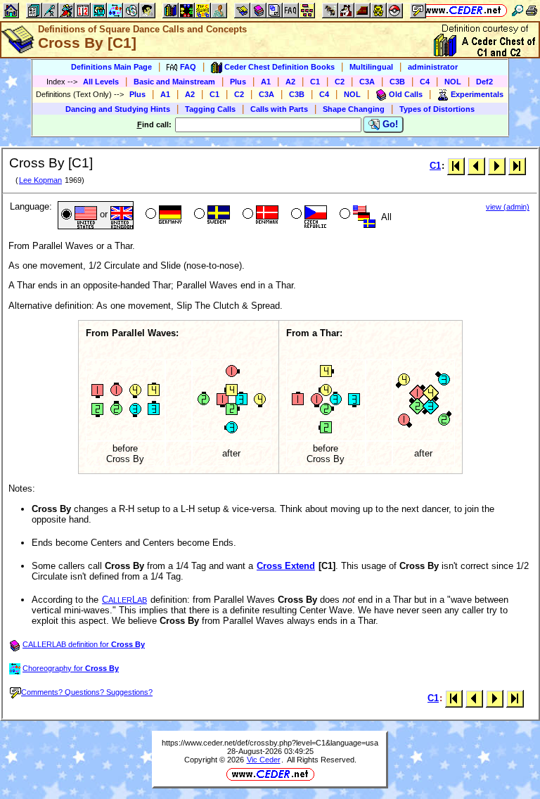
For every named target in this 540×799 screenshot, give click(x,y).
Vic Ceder (264, 759)
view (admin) (507, 207)
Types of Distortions (437, 109)
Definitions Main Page (111, 67)
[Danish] (259, 215)
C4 (425, 81)
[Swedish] (210, 215)
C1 (315, 81)
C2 (340, 81)
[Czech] (307, 215)
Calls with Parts (279, 109)
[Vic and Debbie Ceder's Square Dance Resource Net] (463, 10)
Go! (389, 124)
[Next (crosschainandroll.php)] (497, 165)
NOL (452, 81)
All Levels (101, 81)
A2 (290, 81)
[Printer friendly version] (531, 10)
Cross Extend (286, 566)
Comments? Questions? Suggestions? (87, 692)
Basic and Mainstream (174, 81)
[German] (162, 215)
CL (124, 599)
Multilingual (371, 67)
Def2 (484, 81)
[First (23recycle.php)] (456, 165)
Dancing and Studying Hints (117, 109)
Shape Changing (354, 109)
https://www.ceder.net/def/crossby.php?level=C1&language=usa (270, 743)
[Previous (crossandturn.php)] (476, 165)
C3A (367, 81)
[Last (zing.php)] (517, 165)
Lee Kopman (40, 180)
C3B (397, 81)
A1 (266, 81)
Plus (238, 81)
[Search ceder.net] (517, 10)
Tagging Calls (210, 109)
